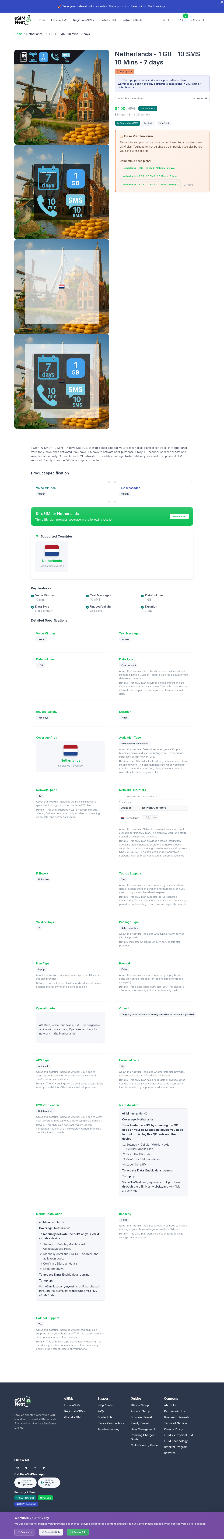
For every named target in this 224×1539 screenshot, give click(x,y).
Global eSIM (107, 20)
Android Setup (140, 1411)
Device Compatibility (110, 1423)
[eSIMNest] (22, 20)
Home (41, 20)
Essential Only (52, 1532)
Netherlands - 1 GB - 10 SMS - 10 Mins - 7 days (148, 167)
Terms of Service (175, 1423)
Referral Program (175, 1447)
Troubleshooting (108, 1429)
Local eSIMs (59, 20)
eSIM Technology (176, 1441)
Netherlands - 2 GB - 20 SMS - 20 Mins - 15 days (149, 176)
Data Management (143, 1429)
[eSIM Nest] (22, 1401)
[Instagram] (35, 1468)
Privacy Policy (173, 1429)
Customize (26, 1532)
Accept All (79, 1532)
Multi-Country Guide (144, 1445)
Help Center (105, 1405)
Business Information (178, 1417)
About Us (170, 1405)
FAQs (100, 1411)
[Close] (222, 2)
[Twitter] (26, 1468)
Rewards (170, 1453)
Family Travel (140, 1423)
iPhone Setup (140, 1405)
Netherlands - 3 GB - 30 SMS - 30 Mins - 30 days (150, 184)
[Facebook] (17, 1468)
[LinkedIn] (44, 1468)
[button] (198, 20)
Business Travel (141, 1417)
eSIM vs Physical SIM (178, 1435)
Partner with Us (131, 20)
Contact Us (104, 1417)
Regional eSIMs (83, 20)
